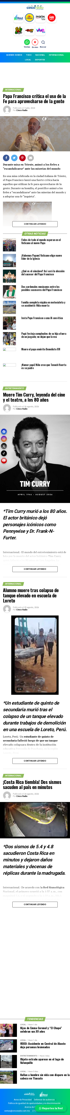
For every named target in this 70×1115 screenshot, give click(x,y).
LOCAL (28, 60)
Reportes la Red (52, 1108)
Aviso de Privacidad (23, 1100)
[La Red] (18, 17)
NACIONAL (40, 55)
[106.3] (40, 30)
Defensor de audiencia (44, 1100)
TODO (28, 55)
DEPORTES (40, 60)
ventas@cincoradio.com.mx (17, 1111)
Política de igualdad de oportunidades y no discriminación (34, 1103)
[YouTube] (4, 461)
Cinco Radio (22, 110)
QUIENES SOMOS (14, 55)
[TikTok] (4, 453)
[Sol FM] (18, 30)
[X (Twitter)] (4, 446)
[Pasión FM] (40, 17)
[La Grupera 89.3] (29, 17)
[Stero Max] (29, 30)
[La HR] (51, 17)
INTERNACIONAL (56, 55)
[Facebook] (4, 432)
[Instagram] (4, 439)
